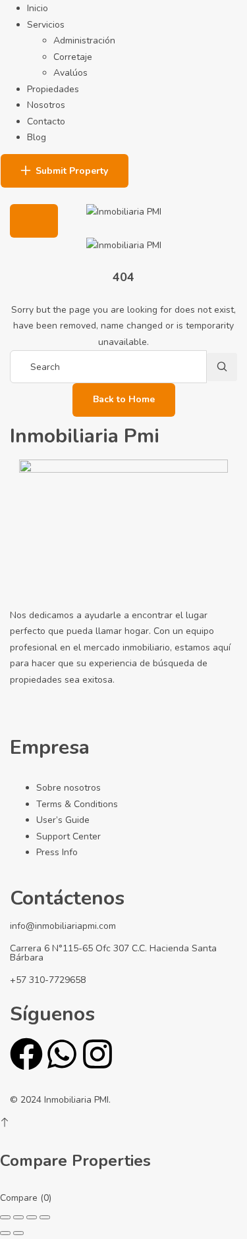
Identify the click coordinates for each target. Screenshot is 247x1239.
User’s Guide (63, 820)
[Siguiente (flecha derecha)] (18, 1233)
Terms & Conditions (77, 804)
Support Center (68, 836)
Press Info (57, 852)
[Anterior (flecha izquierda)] (5, 1233)
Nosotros (46, 105)
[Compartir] (31, 1217)
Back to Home (124, 399)
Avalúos (70, 72)
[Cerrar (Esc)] (45, 1217)
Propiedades (53, 89)
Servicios (46, 24)
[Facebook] (26, 1054)
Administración (84, 40)
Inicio (37, 8)
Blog (36, 137)
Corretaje (72, 57)
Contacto (46, 121)
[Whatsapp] (61, 1054)
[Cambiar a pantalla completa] (18, 1217)
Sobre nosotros (68, 787)
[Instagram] (97, 1054)
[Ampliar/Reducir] (5, 1217)
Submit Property (72, 171)
